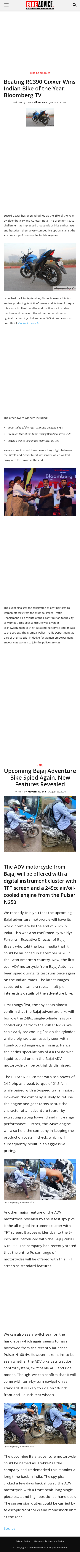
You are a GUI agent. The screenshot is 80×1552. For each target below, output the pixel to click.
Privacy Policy (23, 1541)
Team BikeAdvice (36, 102)
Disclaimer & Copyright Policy (48, 1541)
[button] (75, 5)
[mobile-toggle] (6, 5)
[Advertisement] (40, 35)
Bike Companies (40, 73)
